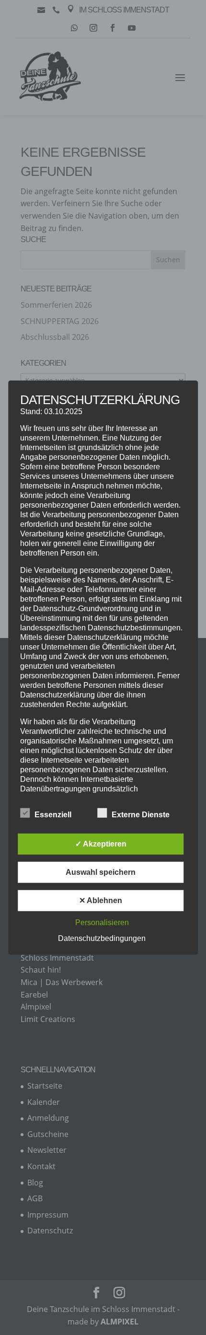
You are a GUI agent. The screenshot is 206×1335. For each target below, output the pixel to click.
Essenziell (52, 815)
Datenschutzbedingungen (102, 938)
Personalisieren (102, 922)
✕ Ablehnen (100, 900)
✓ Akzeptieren (100, 844)
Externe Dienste (141, 815)
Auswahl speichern (101, 872)
